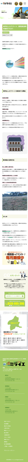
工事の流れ (6, 428)
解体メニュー (7, 430)
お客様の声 (6, 435)
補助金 (5, 441)
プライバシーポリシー (9, 450)
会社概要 (6, 423)
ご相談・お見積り (8, 446)
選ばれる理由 (7, 426)
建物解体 (4, 35)
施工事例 (6, 432)
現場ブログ (6, 439)
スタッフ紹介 (7, 437)
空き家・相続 (9, 35)
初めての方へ (7, 421)
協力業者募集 (7, 444)
